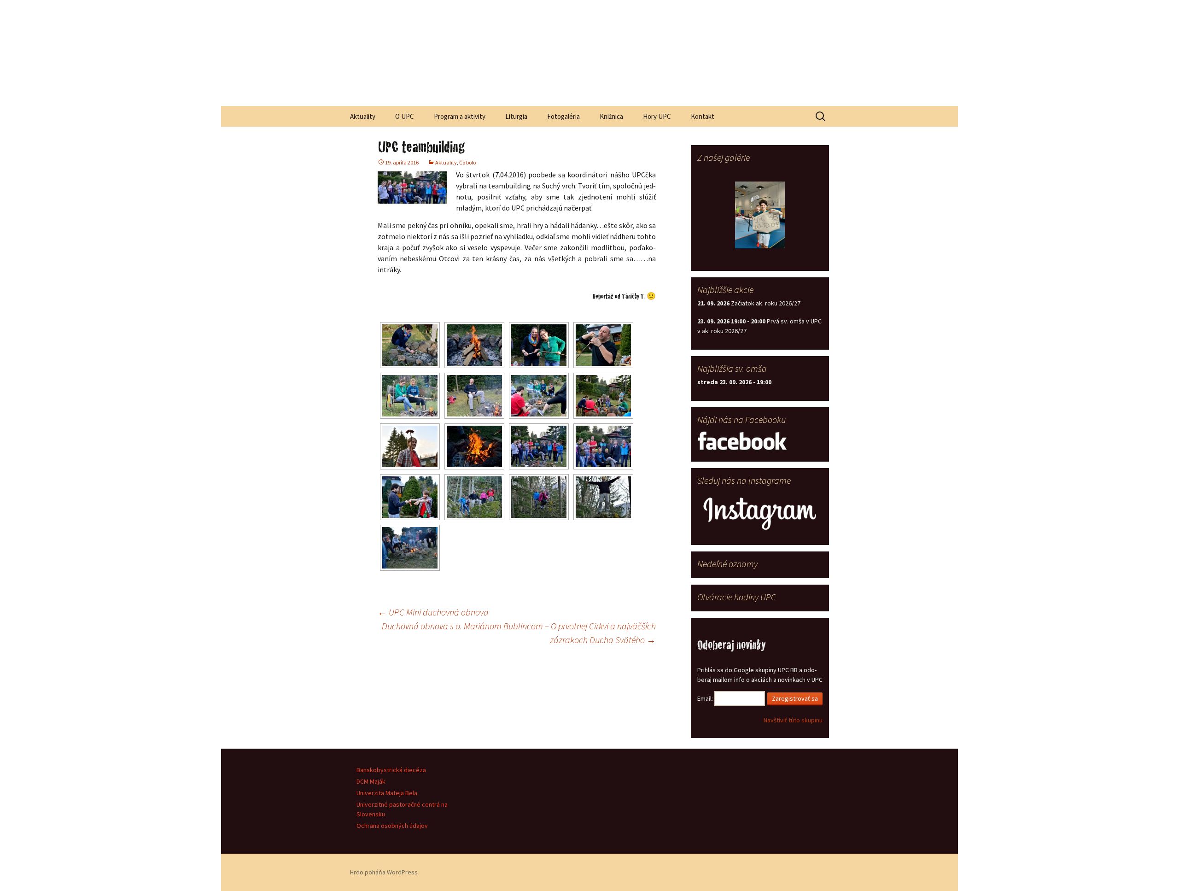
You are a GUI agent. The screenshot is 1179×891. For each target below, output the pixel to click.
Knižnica (611, 116)
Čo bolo (467, 162)
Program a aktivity (459, 116)
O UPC (404, 116)
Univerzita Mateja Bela (386, 793)
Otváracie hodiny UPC (736, 597)
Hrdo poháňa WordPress (384, 872)
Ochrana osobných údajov (392, 825)
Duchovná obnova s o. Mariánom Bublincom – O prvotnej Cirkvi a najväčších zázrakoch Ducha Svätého (519, 632)
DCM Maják (370, 781)
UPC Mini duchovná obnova (433, 612)
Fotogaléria (563, 116)
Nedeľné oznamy (727, 563)
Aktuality (362, 116)
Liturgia (516, 116)
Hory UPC (657, 116)
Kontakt (702, 116)
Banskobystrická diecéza (391, 770)
